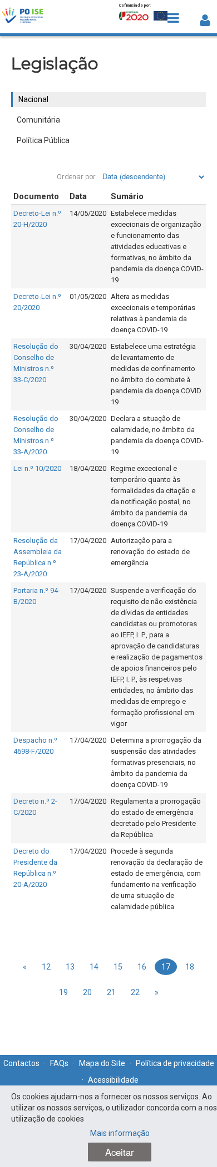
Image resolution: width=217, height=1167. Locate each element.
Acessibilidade (113, 1079)
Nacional (33, 99)
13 (70, 966)
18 (189, 966)
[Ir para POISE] (22, 17)
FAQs (59, 1063)
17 (165, 966)
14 (94, 966)
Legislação (54, 63)
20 (87, 992)
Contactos (21, 1063)
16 (141, 966)
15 (118, 966)
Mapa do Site (102, 1063)
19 (63, 992)
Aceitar (119, 1152)
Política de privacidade (175, 1063)
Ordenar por (76, 176)
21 (111, 992)
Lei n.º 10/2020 (37, 468)
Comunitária (38, 119)
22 (135, 992)
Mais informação (120, 1133)
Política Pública (43, 140)
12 (46, 966)
